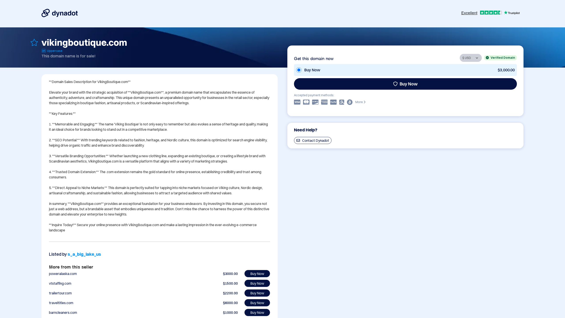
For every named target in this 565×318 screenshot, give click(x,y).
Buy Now (409, 84)
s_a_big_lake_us (84, 254)
